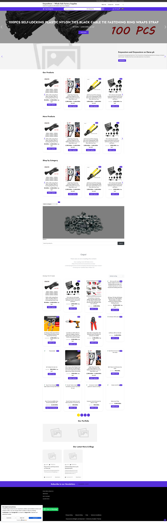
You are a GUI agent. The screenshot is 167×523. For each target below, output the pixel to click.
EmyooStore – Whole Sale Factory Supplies (60, 3)
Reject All (22, 518)
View (56, 437)
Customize (8, 518)
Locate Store (121, 1)
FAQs (86, 515)
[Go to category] (59, 202)
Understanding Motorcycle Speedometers (83, 429)
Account (117, 4)
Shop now (83, 226)
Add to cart (115, 106)
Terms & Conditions (96, 515)
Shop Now (83, 32)
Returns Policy (79, 515)
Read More (122, 60)
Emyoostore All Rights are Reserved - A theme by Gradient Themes (83, 519)
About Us (104, 4)
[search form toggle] (123, 4)
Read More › (57, 477)
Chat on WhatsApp (51, 509)
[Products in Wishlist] (115, 9)
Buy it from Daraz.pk (51, 407)
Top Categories (49, 9)
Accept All (35, 518)
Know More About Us (100, 1)
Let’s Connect (114, 1)
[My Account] (113, 9)
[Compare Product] (117, 9)
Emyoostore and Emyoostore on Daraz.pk (56, 429)
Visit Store (108, 1)
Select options (52, 104)
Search (44, 239)
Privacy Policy (69, 515)
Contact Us (110, 4)
